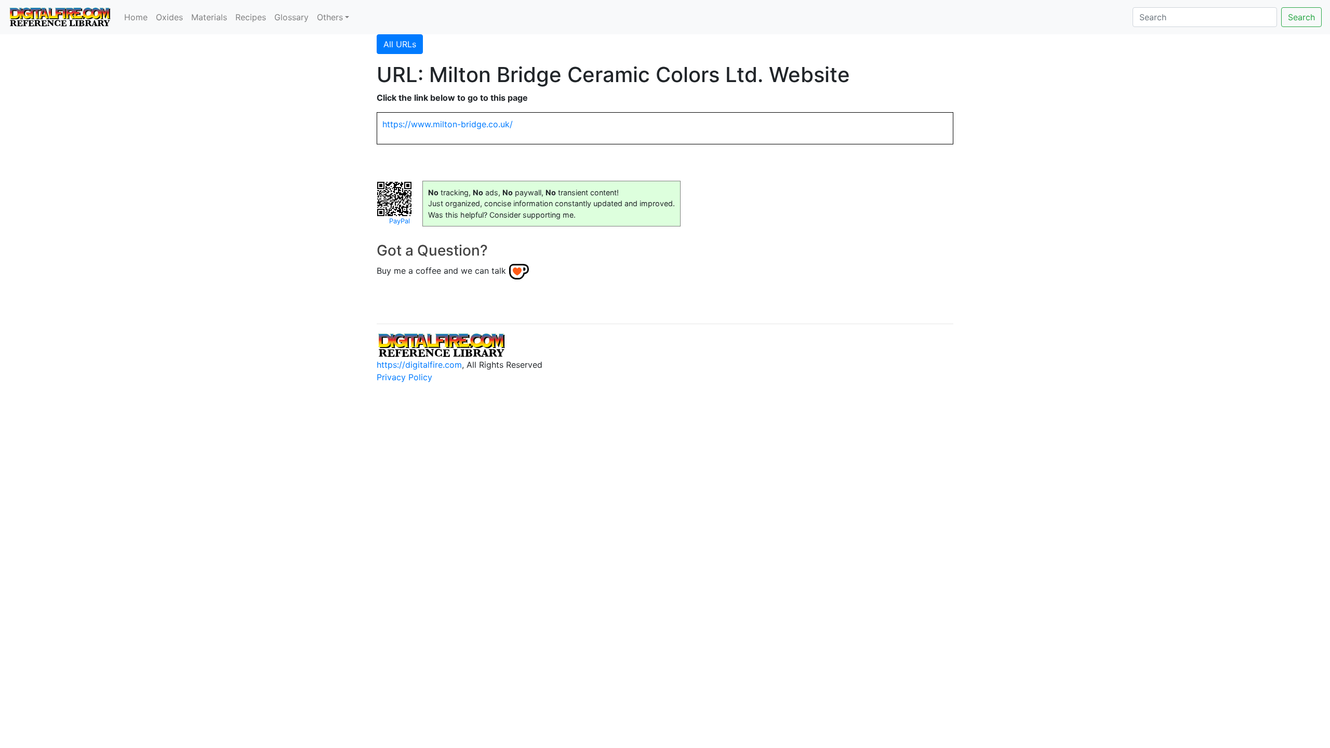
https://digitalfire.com (419, 364)
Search (1301, 17)
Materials (209, 17)
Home (136, 17)
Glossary (291, 17)
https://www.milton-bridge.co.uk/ (447, 124)
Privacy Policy (404, 377)
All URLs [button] (399, 44)
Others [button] (330, 17)
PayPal (399, 221)
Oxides (169, 17)
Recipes (250, 17)
